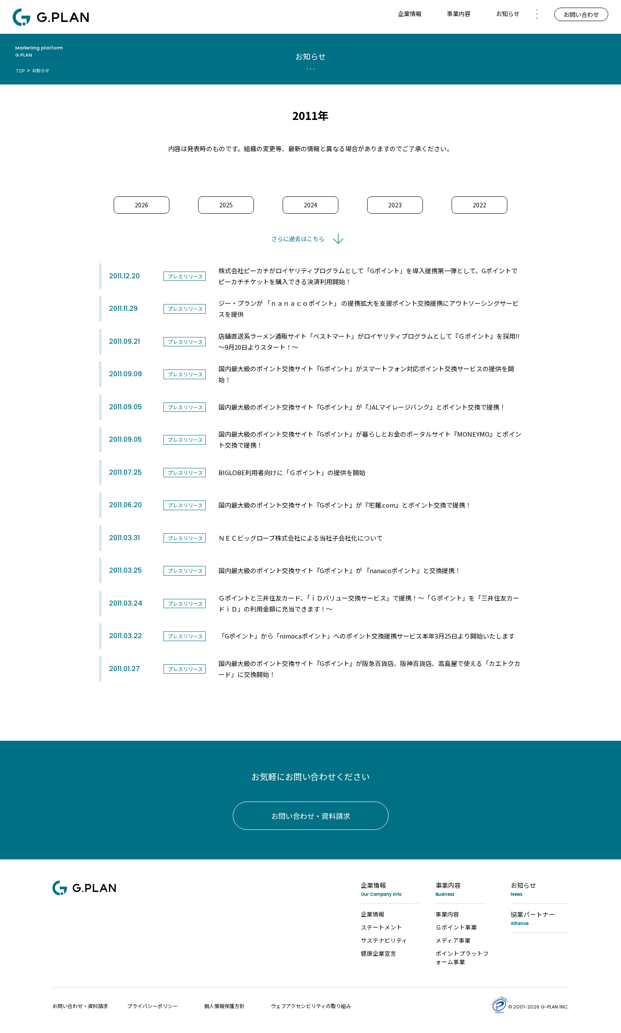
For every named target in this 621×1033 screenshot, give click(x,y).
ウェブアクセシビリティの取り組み (311, 1005)
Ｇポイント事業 (456, 927)
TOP (20, 71)
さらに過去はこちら (297, 238)
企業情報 (381, 889)
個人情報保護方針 (224, 1005)
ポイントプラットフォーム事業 (462, 957)
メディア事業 (453, 940)
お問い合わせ (581, 14)
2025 (226, 205)
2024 (310, 205)
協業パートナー (533, 918)
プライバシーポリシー (152, 1005)
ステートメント (381, 927)
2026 (141, 205)
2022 (479, 205)
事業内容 (448, 889)
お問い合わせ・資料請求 (310, 815)
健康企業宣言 (378, 953)
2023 (395, 205)
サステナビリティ (384, 940)
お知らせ (508, 13)
